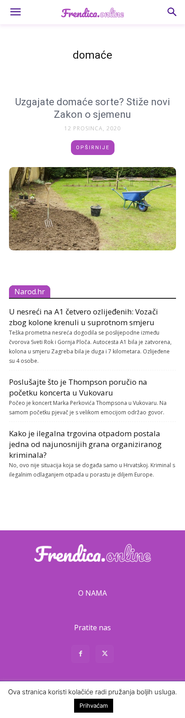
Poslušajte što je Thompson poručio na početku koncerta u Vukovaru (78, 387)
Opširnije (93, 147)
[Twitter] (105, 655)
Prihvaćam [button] (93, 705)
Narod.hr (29, 292)
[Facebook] (80, 655)
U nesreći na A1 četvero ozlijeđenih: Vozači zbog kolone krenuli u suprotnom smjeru (83, 316)
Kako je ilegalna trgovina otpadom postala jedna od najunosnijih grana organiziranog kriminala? (85, 444)
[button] (15, 12)
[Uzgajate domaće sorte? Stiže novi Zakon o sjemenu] (92, 208)
